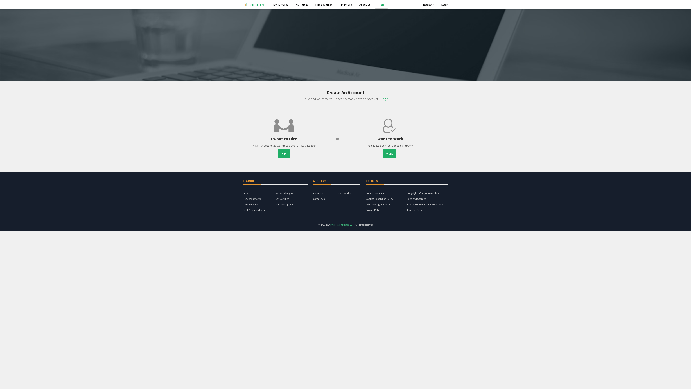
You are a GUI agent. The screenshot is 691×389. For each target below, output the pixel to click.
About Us (365, 4)
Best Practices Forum (254, 210)
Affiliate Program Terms (378, 204)
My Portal (302, 4)
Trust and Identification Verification (425, 204)
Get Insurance (250, 204)
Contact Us (319, 198)
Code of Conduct (375, 193)
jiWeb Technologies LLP (342, 224)
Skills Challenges (284, 193)
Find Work (346, 4)
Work (389, 153)
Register (428, 4)
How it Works (280, 4)
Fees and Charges (416, 198)
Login (444, 4)
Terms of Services (416, 210)
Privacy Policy (373, 210)
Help (381, 4)
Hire (284, 153)
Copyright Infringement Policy (423, 193)
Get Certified (282, 198)
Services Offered (252, 198)
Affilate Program (284, 204)
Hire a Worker (323, 4)
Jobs (245, 193)
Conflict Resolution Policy (379, 198)
